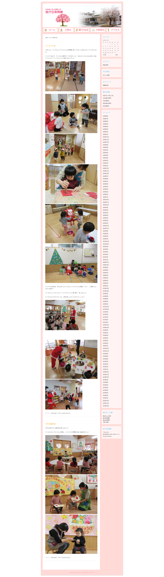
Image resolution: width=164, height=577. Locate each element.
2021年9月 (105, 246)
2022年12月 (106, 225)
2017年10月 (106, 309)
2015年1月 (105, 369)
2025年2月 (105, 163)
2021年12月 (106, 241)
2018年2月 (105, 304)
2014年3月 (105, 392)
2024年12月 (106, 168)
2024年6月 (105, 184)
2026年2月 (105, 131)
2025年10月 (106, 142)
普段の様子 (54, 413)
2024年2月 (105, 194)
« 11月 (104, 54)
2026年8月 (105, 116)
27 (105, 52)
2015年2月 (105, 366)
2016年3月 (105, 340)
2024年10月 (106, 173)
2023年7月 (105, 212)
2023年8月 (105, 210)
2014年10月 (106, 377)
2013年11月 (106, 403)
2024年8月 (105, 178)
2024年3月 (105, 191)
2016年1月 (105, 345)
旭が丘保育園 (55, 13)
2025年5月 (105, 155)
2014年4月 (105, 390)
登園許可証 (105, 85)
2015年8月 (105, 356)
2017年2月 (105, 322)
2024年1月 (105, 197)
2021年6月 (105, 249)
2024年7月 (105, 181)
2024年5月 (105, 186)
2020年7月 (105, 272)
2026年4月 (105, 126)
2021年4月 (105, 254)
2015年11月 (106, 351)
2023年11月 (106, 202)
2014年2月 (105, 395)
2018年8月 (105, 296)
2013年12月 (106, 400)
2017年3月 (105, 319)
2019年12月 (106, 288)
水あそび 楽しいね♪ (108, 95)
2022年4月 (105, 236)
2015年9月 (105, 353)
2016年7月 (105, 332)
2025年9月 (105, 144)
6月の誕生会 (106, 106)
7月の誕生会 (106, 100)
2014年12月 (106, 371)
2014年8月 (105, 382)
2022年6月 (105, 233)
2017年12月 (106, 306)
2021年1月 (105, 259)
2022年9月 (105, 231)
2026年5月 (105, 124)
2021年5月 (105, 251)
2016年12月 (106, 324)
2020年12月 (106, 262)
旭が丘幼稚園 (106, 418)
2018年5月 (105, 301)
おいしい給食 (106, 75)
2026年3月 (105, 129)
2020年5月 (105, 277)
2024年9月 (105, 176)
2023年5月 (105, 217)
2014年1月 (105, 398)
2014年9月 (105, 379)
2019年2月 (105, 293)
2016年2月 (105, 343)
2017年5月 (105, 317)
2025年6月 (105, 152)
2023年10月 (106, 204)
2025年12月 (106, 137)
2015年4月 (105, 364)
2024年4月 (105, 189)
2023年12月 (106, 199)
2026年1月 (105, 134)
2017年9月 (105, 311)
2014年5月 (105, 387)
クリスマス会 (50, 46)
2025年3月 (105, 160)
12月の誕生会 (50, 424)
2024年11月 (106, 171)
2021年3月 (105, 257)
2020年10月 (106, 264)
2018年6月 (105, 298)
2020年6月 (105, 275)
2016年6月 (105, 335)
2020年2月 (105, 283)
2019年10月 (106, 291)
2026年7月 (105, 118)
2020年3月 (105, 280)
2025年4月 (105, 157)
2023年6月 (105, 215)
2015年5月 (105, 361)
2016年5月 (105, 338)
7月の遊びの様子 (107, 98)
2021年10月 (106, 244)
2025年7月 (105, 150)
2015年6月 (105, 358)
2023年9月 (105, 207)
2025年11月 (106, 139)
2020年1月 (105, 285)
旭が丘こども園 (107, 416)
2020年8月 (105, 270)
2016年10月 (106, 327)
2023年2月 (105, 223)
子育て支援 (105, 422)
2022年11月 (106, 228)
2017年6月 (105, 314)
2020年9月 (105, 267)
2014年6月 (105, 385)
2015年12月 (106, 348)
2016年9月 (105, 330)
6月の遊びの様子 (107, 103)
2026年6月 (105, 121)
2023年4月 (105, 220)
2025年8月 (105, 147)
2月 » (116, 54)
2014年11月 (106, 374)
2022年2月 (105, 238)
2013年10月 (106, 405)
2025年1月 (105, 165)
